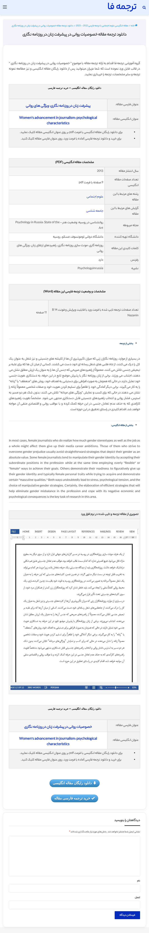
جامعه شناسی (94, 211)
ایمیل (137, 898)
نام (138, 881)
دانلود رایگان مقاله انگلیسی (72, 783)
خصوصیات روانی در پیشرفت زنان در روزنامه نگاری (58, 727)
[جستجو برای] (144, 9)
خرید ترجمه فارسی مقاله (72, 798)
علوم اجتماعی (95, 197)
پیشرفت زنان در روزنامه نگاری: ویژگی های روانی (58, 106)
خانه (133, 26)
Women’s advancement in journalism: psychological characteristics (58, 121)
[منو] (5, 9)
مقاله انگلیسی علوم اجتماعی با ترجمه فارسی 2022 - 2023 (102, 26)
